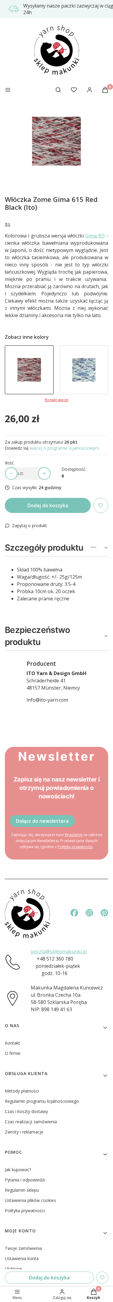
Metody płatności (22, 1091)
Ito (7, 224)
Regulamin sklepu (22, 1190)
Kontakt (12, 1043)
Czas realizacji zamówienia (31, 1121)
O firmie (12, 1053)
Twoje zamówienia (23, 1248)
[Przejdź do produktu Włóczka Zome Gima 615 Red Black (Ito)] (29, 369)
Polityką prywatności (75, 846)
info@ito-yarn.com (47, 700)
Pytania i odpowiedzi (25, 1180)
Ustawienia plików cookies (30, 1200)
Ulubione (13, 1269)
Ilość (9, 463)
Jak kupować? (18, 1169)
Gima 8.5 (95, 235)
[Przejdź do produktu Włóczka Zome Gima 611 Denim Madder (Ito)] (84, 369)
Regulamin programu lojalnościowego (42, 1101)
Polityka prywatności (25, 1210)
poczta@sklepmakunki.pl (59, 951)
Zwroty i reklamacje (24, 1132)
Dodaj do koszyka (47, 505)
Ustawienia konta (22, 1258)
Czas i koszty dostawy (26, 1111)
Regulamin (74, 834)
